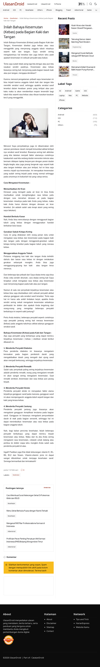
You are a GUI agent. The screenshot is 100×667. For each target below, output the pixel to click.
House (75, 75)
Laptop (62, 95)
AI (60, 91)
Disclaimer (51, 623)
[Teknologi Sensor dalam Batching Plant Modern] (64, 48)
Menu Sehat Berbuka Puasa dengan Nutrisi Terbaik (27, 510)
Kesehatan (29, 10)
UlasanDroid (13, 3)
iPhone (49, 10)
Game (89, 10)
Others (40, 10)
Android (6, 10)
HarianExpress (82, 623)
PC (21, 10)
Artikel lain (47, 487)
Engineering (77, 47)
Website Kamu (82, 627)
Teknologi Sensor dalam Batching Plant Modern (81, 40)
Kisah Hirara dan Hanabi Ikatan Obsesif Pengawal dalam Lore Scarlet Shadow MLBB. (82, 29)
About (49, 619)
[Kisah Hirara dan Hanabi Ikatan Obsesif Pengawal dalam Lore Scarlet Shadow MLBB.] (64, 34)
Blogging (59, 10)
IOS (14, 10)
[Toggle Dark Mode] (95, 3)
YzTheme (57, 4)
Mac (70, 95)
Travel (68, 10)
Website (85, 95)
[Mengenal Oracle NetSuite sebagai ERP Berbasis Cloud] (64, 62)
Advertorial (79, 10)
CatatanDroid (32, 4)
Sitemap (50, 627)
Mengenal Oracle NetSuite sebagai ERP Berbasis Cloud (82, 54)
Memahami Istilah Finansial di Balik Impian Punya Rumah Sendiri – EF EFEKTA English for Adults (83, 71)
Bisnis (75, 61)
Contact (50, 631)
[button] (90, 3)
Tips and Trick (82, 619)
